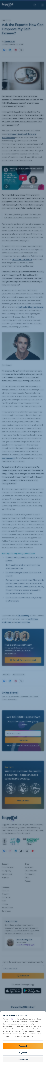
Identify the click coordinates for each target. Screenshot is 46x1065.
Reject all (23, 1053)
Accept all (23, 1046)
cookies (11, 1019)
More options (23, 1059)
